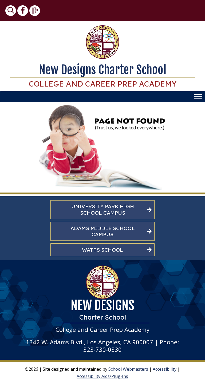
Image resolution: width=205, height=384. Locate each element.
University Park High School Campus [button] (102, 209)
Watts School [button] (102, 250)
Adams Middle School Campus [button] (102, 231)
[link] (10, 10)
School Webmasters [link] (128, 369)
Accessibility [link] (164, 369)
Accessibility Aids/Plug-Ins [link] (102, 376)
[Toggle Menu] (198, 96)
